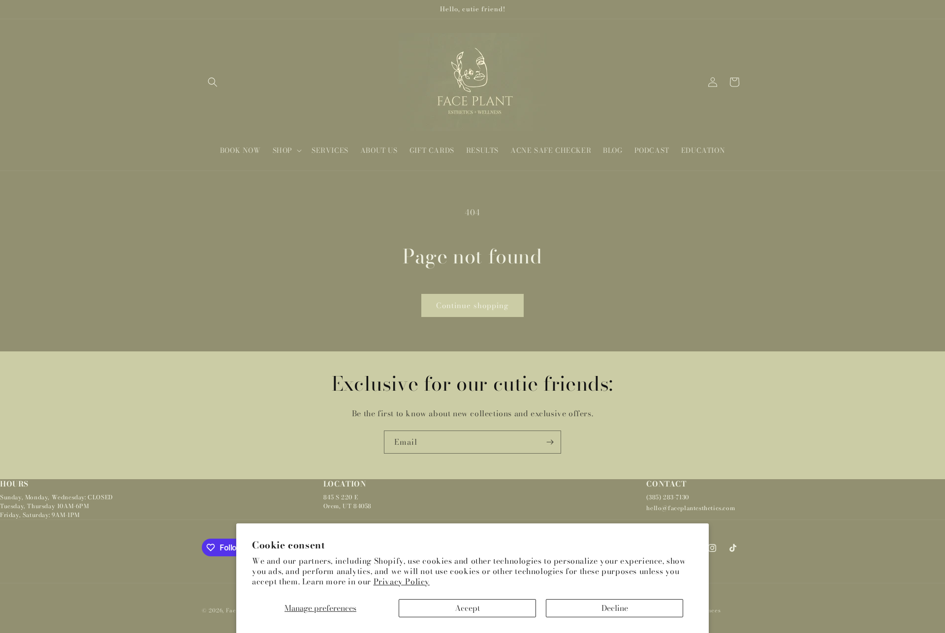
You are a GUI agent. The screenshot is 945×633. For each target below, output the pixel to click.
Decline (614, 608)
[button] (212, 82)
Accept (467, 608)
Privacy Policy (402, 581)
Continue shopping (472, 305)
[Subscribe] (550, 442)
